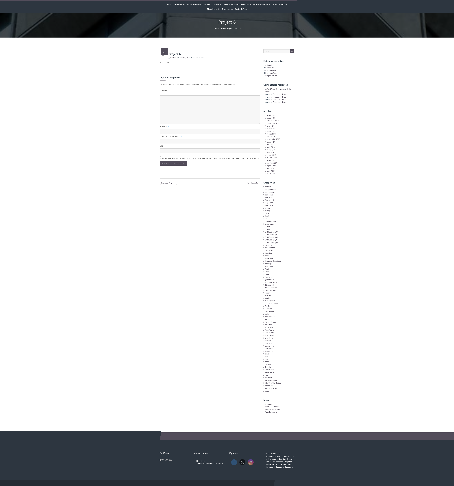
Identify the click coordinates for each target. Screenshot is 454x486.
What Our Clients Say (273, 383)
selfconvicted (270, 348)
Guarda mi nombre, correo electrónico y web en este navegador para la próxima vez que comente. (210, 159)
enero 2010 (271, 160)
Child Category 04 (271, 240)
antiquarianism (270, 189)
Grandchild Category (272, 282)
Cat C (267, 219)
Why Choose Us (271, 388)
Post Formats (270, 330)
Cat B (267, 216)
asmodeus (269, 195)
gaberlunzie (269, 280)
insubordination (271, 288)
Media (267, 298)
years (267, 391)
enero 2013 (271, 126)
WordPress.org (271, 412)
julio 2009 (270, 168)
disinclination (270, 248)
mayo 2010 (271, 150)
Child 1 (267, 227)
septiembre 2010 (273, 139)
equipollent (269, 266)
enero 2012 (271, 131)
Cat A (267, 213)
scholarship (269, 346)
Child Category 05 (271, 243)
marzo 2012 (271, 129)
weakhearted (270, 372)
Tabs (267, 362)
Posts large (269, 335)
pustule (268, 341)
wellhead (268, 378)
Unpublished (269, 370)
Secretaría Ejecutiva (260, 4)
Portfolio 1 (269, 327)
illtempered (269, 285)
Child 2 (267, 229)
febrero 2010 (272, 158)
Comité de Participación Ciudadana (236, 4)
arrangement (270, 192)
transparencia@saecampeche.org (209, 463)
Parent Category (271, 322)
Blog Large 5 (269, 205)
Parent (267, 319)
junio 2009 (271, 171)
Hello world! (269, 68)
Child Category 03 (271, 237)
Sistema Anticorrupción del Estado (187, 4)
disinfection (269, 250)
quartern (268, 343)
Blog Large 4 (269, 203)
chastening (269, 224)
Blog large (268, 197)
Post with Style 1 (271, 73)
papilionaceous (270, 317)
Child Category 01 (271, 232)
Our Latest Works (271, 304)
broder (267, 208)
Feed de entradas (272, 407)
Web (161, 146)
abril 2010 (270, 152)
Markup (268, 295)
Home (217, 28)
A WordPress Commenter (275, 89)
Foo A (267, 272)
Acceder (268, 404)
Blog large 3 (269, 200)
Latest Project (226, 28)
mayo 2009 (271, 174)
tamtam (268, 364)
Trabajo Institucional (279, 4)
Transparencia (227, 9)
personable (269, 325)
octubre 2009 (272, 163)
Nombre (164, 126)
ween (267, 375)
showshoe (269, 351)
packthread (269, 311)
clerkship (268, 245)
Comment (164, 91)
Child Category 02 (271, 234)
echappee (269, 256)
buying (267, 211)
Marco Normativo (213, 9)
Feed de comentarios (273, 409)
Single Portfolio (271, 76)
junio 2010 (271, 147)
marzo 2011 (271, 134)
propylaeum (269, 338)
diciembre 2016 (273, 121)
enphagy (268, 264)
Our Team (269, 306)
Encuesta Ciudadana (273, 261)
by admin (173, 58)
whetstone (269, 386)
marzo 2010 (271, 155)
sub (266, 356)
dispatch (268, 253)
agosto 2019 (272, 118)
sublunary (268, 359)
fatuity (267, 269)
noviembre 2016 (273, 123)
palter (267, 314)
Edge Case (269, 258)
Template (268, 367)
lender (267, 293)
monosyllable (270, 301)
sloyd (267, 354)
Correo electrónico (171, 136)
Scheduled (269, 65)
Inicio (169, 4)
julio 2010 (270, 145)
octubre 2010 (272, 137)
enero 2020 (271, 115)
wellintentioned (271, 380)
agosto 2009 (272, 166)
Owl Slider (268, 309)
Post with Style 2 (271, 71)
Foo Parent (269, 277)
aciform (268, 187)
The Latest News (279, 94)
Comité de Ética (241, 9)
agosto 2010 (272, 142)
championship (270, 221)
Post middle (269, 333)
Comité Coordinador (211, 4)
